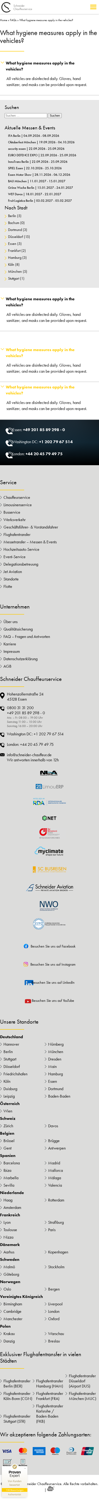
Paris (51, 1229)
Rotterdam (56, 1200)
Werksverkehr (14, 519)
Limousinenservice (17, 504)
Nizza (8, 1237)
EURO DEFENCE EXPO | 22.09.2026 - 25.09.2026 (42, 155)
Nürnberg (56, 1044)
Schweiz (7, 1118)
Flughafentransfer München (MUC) (82, 1396)
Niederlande (12, 1192)
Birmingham (12, 1304)
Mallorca (55, 1170)
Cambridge (12, 1311)
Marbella (10, 1177)
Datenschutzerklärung (20, 658)
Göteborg (11, 1274)
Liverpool (55, 1304)
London (53, 1311)
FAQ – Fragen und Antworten (26, 636)
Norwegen (10, 1281)
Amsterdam (12, 1207)
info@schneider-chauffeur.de (29, 754)
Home (3, 20)
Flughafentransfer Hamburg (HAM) (49, 1383)
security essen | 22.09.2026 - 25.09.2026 (36, 149)
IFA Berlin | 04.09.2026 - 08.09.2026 (33, 136)
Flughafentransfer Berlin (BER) (16, 1383)
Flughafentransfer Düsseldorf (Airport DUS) (82, 1381)
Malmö (9, 1266)
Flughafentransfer (16, 534)
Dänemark (10, 1244)
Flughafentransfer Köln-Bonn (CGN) (17, 1396)
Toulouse (10, 1229)
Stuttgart (13, 278)
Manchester (12, 1318)
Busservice (11, 512)
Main (52, 1066)
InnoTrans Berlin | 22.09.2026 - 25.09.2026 (37, 162)
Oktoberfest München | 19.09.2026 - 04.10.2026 (41, 142)
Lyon (7, 1222)
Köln (11, 264)
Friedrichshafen (15, 1073)
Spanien (7, 1155)
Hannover (11, 1044)
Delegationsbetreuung (20, 564)
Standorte (11, 579)
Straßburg (56, 1222)
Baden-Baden (59, 1096)
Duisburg (10, 1088)
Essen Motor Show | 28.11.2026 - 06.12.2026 (39, 175)
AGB (7, 666)
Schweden (9, 1259)
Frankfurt (14, 250)
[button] (49, 66)
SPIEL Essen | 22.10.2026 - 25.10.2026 (35, 168)
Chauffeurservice (16, 497)
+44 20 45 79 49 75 (44, 453)
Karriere (9, 644)
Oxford (53, 1318)
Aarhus (8, 1252)
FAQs (13, 20)
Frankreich (10, 1214)
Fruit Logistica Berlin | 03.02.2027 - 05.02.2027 (40, 201)
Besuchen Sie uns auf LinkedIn (53, 982)
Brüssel (9, 1140)
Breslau (54, 1341)
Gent (7, 1148)
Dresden (54, 1059)
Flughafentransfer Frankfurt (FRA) (49, 1396)
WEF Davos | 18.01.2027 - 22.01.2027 (34, 194)
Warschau (56, 1333)
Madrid (54, 1163)
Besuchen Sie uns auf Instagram (53, 964)
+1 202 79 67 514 (56, 441)
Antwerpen (57, 1148)
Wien (7, 1111)
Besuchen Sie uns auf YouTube (53, 1000)
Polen (5, 1326)
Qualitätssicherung (18, 629)
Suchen (55, 115)
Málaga (54, 1177)
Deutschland (11, 1036)
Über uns (10, 621)
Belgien (7, 1133)
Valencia (55, 1185)
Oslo (7, 1289)
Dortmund (15, 229)
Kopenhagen (58, 1252)
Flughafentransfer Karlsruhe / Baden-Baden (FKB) (49, 1413)
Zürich (8, 1125)
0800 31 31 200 (20, 707)
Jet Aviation (12, 571)
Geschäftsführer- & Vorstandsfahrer (30, 527)
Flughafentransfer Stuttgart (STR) (16, 1419)
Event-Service (14, 556)
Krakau (9, 1333)
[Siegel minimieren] (25, 1468)
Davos (53, 1125)
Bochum (13, 222)
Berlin (12, 215)
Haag (7, 1200)
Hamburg (14, 257)
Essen (12, 243)
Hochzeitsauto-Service (21, 549)
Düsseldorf (15, 236)
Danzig (9, 1341)
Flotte (7, 586)
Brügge (54, 1140)
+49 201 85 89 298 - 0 (44, 429)
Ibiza (7, 1170)
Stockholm (56, 1266)
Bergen (54, 1289)
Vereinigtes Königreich (21, 1296)
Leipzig (9, 1096)
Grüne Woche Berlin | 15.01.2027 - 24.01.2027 (40, 188)
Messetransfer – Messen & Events (30, 542)
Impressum (11, 651)
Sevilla (8, 1185)
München (15, 271)
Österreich (10, 1103)
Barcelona (11, 1163)
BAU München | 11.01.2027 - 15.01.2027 (36, 181)
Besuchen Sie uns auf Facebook (53, 946)
